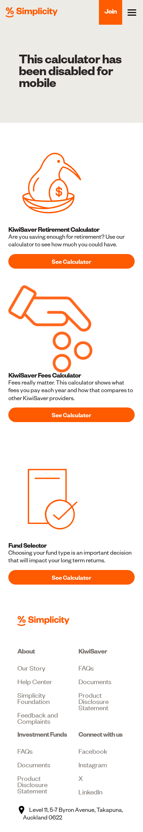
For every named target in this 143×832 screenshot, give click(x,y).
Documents (94, 681)
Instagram (92, 764)
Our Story (31, 667)
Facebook (92, 750)
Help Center (34, 681)
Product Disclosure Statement (93, 701)
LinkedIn (90, 791)
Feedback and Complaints (37, 717)
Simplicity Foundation (33, 697)
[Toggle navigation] (131, 12)
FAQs (86, 667)
